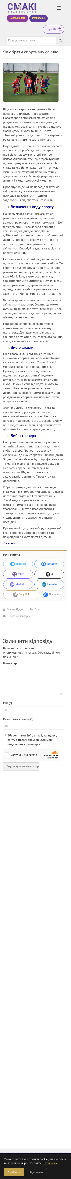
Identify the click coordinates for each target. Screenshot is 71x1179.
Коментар (10, 663)
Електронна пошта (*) (18, 719)
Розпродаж (38, 18)
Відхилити (36, 1172)
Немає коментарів (18, 616)
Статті (38, 609)
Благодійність (17, 18)
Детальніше (50, 1163)
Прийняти (14, 1172)
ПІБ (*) (7, 703)
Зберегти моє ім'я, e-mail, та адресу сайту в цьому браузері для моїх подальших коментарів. (32, 740)
